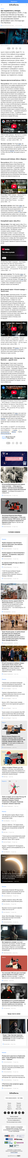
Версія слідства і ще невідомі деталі (14, 520)
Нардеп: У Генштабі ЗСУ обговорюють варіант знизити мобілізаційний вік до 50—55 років (13, 847)
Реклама (19, 1107)
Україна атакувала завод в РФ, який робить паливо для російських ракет (12, 900)
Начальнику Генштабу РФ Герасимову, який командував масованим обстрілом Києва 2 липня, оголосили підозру (13, 891)
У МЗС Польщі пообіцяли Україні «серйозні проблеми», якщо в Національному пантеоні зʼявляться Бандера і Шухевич (12, 573)
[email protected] (5, 433)
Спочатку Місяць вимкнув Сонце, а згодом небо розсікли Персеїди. (14, 876)
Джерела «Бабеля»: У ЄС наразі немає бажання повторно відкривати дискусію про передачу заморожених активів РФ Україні (13, 827)
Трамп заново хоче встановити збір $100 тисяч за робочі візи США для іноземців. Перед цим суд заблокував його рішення (13, 714)
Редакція (19, 1103)
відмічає (12, 150)
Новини (9, 1103)
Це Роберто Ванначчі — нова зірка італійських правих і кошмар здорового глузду (13, 667)
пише (19, 143)
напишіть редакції (14, 1152)
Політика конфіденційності (14, 1120)
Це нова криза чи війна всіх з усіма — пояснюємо (13, 740)
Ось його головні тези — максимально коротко (14, 1037)
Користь (9, 1107)
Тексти (9, 1105)
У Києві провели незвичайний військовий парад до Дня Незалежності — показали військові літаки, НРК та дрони (13, 838)
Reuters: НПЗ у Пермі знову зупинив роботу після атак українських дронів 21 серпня (13, 704)
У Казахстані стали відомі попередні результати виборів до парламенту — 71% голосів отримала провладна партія (13, 684)
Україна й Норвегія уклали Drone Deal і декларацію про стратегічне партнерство (13, 1076)
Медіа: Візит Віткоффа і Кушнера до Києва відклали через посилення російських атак (12, 918)
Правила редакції (14, 1116)
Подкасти (9, 1108)
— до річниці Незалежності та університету (14, 488)
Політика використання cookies (14, 1122)
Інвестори (18, 1105)
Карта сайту (19, 1108)
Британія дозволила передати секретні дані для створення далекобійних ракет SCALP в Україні (13, 1067)
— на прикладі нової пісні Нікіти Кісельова (14, 1003)
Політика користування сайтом (14, 1118)
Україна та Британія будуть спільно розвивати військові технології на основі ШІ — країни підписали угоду (13, 694)
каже (19, 210)
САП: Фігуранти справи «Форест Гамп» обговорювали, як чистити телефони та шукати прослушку (13, 816)
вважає (17, 348)
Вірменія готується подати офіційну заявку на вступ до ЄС (12, 908)
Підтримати (14, 1)
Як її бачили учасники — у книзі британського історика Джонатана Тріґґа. (14, 975)
